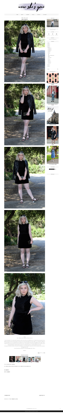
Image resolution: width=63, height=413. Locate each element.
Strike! (53, 144)
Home (17, 14)
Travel (33, 14)
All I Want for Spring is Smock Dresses (53, 84)
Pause (31, 362)
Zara (30, 366)
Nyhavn (18, 362)
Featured (45, 14)
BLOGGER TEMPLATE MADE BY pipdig (31, 411)
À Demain (38, 362)
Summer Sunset (12, 362)
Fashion (27, 14)
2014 (48, 65)
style (19, 366)
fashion (12, 366)
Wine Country (49, 57)
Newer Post (7, 395)
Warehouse (27, 366)
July (48, 52)
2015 (48, 64)
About (22, 14)
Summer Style (22, 366)
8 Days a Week (25, 362)
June (48, 53)
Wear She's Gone (30, 408)
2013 (48, 66)
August (49, 51)
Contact (38, 14)
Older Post (41, 395)
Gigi (48, 54)
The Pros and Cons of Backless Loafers (53, 104)
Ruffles (49, 56)
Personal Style (17, 366)
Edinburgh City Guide (52, 124)
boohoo (7, 366)
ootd (14, 366)
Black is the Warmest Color (51, 55)
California (9, 366)
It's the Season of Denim (53, 164)
